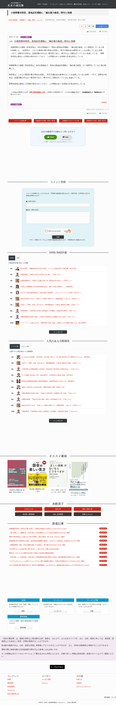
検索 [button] (45, 4)
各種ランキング (87, 514)
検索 (23, 611)
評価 (91, 611)
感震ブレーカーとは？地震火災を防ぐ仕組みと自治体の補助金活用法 (31, 553)
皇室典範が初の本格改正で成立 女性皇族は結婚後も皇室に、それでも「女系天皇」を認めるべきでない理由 (44, 541)
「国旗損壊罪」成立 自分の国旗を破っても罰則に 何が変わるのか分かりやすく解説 (37, 545)
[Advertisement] (58, 163)
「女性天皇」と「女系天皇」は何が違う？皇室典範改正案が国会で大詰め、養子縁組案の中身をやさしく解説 (44, 557)
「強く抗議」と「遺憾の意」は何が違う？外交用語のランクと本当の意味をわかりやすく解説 (39, 532)
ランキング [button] (53, 4)
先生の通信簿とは (13, 694)
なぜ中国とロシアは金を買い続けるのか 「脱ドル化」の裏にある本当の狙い (34, 549)
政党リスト (86, 4)
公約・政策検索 (58, 514)
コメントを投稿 (19, 121)
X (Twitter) (57, 667)
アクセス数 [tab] (14, 346)
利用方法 (69, 4)
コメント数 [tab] (25, 346)
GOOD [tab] (12, 258)
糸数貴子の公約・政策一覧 (95, 121)
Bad (66, 137)
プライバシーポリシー (83, 686)
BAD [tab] (18, 258)
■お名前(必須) (31, 201)
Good (52, 137)
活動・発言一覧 (87, 509)
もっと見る (57, 332)
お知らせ (62, 4)
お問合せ (79, 683)
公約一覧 (58, 509)
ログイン (105, 4)
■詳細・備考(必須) (32, 210)
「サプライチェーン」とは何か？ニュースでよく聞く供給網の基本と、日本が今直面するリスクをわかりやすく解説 (46, 561)
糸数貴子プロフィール (70, 121)
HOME (39, 4)
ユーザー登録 (96, 4)
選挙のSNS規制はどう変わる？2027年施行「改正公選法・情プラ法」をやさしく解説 (37, 537)
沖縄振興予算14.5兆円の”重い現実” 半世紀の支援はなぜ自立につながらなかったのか (38, 528)
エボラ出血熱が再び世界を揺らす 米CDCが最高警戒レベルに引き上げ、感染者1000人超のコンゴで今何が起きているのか (49, 565)
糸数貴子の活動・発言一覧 (44, 121)
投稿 (58, 237)
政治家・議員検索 (28, 514)
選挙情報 (79, 4)
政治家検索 (11, 686)
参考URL (104, 102)
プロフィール (28, 509)
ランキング (57, 611)
